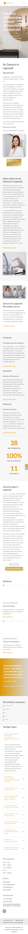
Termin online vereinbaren (13, 922)
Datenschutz (8, 920)
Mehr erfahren (8, 617)
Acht (11, 203)
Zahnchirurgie (7, 494)
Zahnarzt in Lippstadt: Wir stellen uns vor (13, 305)
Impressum (19, 920)
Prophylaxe (16, 346)
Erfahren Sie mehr (9, 248)
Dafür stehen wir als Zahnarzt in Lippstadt (12, 180)
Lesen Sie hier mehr (9, 366)
